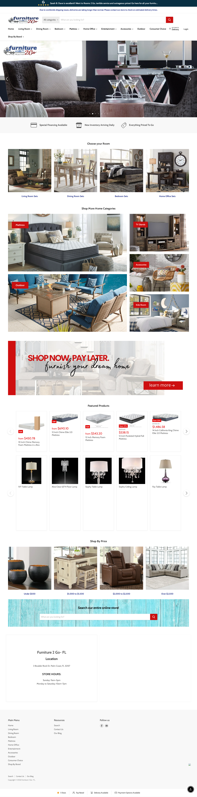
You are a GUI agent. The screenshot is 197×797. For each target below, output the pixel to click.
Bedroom (59, 29)
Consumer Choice (158, 29)
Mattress (73, 29)
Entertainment (108, 29)
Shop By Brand (15, 36)
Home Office (89, 29)
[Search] (169, 20)
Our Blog (58, 733)
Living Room (24, 29)
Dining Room (42, 29)
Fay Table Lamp (159, 486)
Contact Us (58, 729)
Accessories (126, 29)
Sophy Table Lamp (94, 486)
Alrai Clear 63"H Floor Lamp (64, 486)
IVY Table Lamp (25, 486)
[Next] (189, 79)
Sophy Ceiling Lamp (128, 486)
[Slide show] (98, 79)
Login (186, 29)
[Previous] (7, 79)
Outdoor (141, 29)
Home (11, 29)
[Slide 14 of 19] (98, 79)
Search (57, 725)
